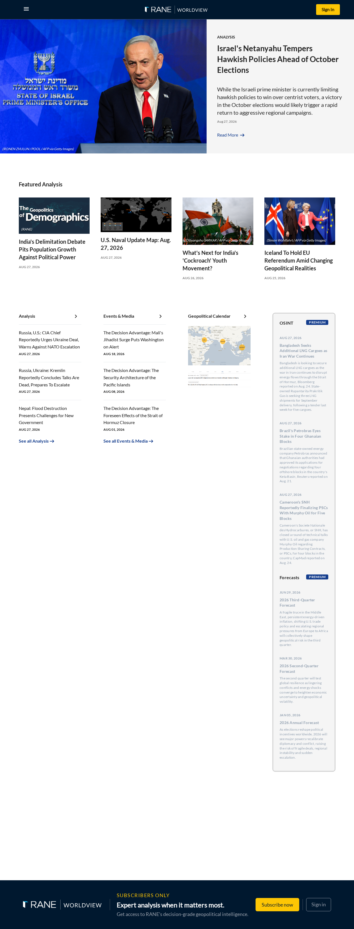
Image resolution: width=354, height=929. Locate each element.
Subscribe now (277, 905)
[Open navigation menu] (27, 10)
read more (231, 134)
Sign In (328, 9)
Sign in (318, 904)
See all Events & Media (125, 440)
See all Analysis (34, 440)
